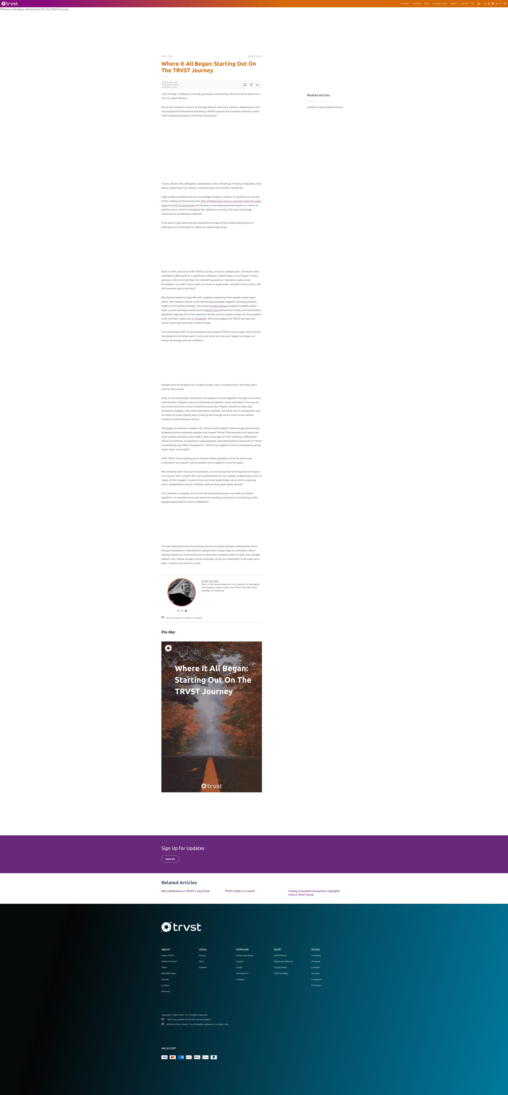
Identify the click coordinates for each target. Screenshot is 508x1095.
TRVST (170, 56)
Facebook (316, 955)
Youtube (315, 973)
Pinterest (315, 961)
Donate (165, 979)
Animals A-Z (242, 973)
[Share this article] (251, 85)
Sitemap (165, 991)
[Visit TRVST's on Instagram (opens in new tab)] (489, 4)
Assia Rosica (219, 306)
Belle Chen (211, 310)
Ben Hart (169, 82)
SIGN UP (170, 859)
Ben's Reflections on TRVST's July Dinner (185, 891)
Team (164, 967)
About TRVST (167, 955)
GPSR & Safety (281, 973)
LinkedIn (315, 967)
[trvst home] (9, 4)
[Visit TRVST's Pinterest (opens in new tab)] (493, 4)
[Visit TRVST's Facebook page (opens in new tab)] (485, 4)
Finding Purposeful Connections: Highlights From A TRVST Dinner (314, 892)
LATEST (464, 3)
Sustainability (280, 967)
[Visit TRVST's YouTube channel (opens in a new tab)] (505, 4)
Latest (239, 967)
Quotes (239, 961)
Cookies (203, 967)
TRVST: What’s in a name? (240, 891)
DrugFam (200, 318)
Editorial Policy (168, 973)
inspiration (256, 56)
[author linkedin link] (178, 611)
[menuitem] (405, 3)
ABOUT (454, 3)
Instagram (316, 979)
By (210, 581)
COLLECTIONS (439, 3)
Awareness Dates (244, 955)
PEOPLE (417, 3)
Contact (165, 985)
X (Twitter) (316, 985)
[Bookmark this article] (245, 85)
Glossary (240, 979)
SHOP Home (280, 955)
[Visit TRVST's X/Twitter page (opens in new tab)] (501, 4)
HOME (164, 56)
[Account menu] (479, 3)
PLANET (405, 3)
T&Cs (201, 961)
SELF (426, 3)
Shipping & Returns (283, 961)
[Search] (473, 3)
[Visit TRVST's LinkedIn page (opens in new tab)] (497, 4)
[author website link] (185, 611)
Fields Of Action (169, 961)
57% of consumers (184, 205)
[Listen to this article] (257, 85)
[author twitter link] (181, 611)
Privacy (202, 955)
